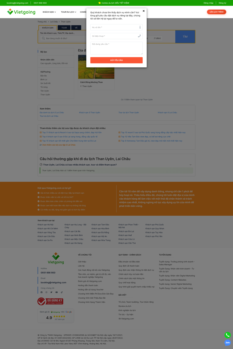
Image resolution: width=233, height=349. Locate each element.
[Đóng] (144, 11)
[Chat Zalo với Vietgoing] (227, 342)
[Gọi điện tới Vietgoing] (227, 335)
